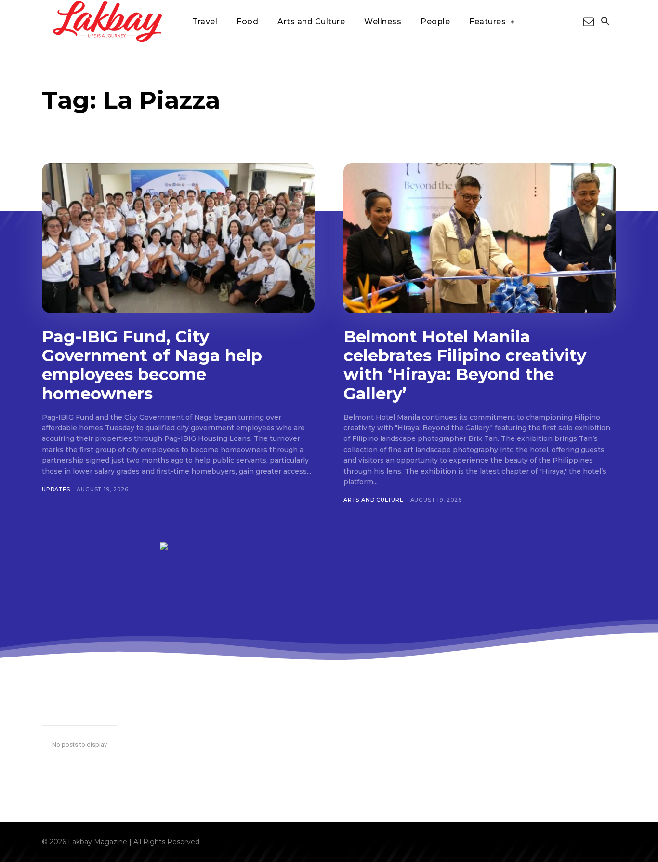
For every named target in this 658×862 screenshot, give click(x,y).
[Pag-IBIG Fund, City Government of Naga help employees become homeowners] (178, 238)
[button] (605, 22)
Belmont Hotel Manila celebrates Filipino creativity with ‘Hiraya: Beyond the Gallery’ (464, 365)
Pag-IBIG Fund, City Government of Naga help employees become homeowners (152, 365)
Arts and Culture (373, 499)
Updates (56, 489)
